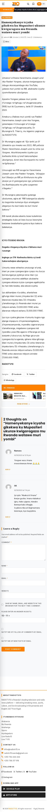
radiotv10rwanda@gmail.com (16, 753)
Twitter (32, 374)
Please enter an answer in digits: (17, 612)
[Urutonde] (3, 4)
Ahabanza (6, 721)
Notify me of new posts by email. (17, 641)
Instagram (7, 777)
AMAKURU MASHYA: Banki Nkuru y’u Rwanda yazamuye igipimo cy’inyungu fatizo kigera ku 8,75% (20, 394)
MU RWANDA (7, 17)
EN (43, 4)
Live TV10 (6, 739)
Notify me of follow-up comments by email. (22, 632)
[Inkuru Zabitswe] (33, 3)
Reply (7, 469)
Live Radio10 (7, 736)
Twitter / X (20, 772)
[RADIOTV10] (15, 4)
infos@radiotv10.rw (12, 749)
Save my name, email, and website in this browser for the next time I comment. (23, 604)
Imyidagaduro (7, 733)
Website (5, 591)
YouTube (32, 772)
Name (5, 566)
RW (39, 4)
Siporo (4, 730)
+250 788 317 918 (11, 760)
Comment (7, 542)
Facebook (17, 374)
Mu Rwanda (6, 724)
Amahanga (6, 727)
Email (5, 578)
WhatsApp (10, 380)
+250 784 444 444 (12, 757)
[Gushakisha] (28, 3)
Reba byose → (23, 404)
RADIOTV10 (13, 809)
